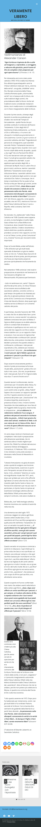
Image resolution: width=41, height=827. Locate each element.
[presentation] (10, 770)
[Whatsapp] (17, 743)
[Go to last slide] (5, 781)
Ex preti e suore (24, 20)
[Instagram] (32, 743)
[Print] (5, 747)
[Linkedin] (13, 743)
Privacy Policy (11, 822)
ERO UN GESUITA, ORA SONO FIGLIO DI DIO (30, 784)
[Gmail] (24, 743)
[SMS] (28, 743)
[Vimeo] (14, 816)
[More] (9, 747)
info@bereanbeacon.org (18, 809)
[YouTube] (9, 816)
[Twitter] (9, 743)
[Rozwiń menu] (37, 3)
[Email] (20, 743)
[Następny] (35, 781)
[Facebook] (5, 743)
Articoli (14, 20)
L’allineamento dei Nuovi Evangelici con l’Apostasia (10, 786)
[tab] (16, 799)
